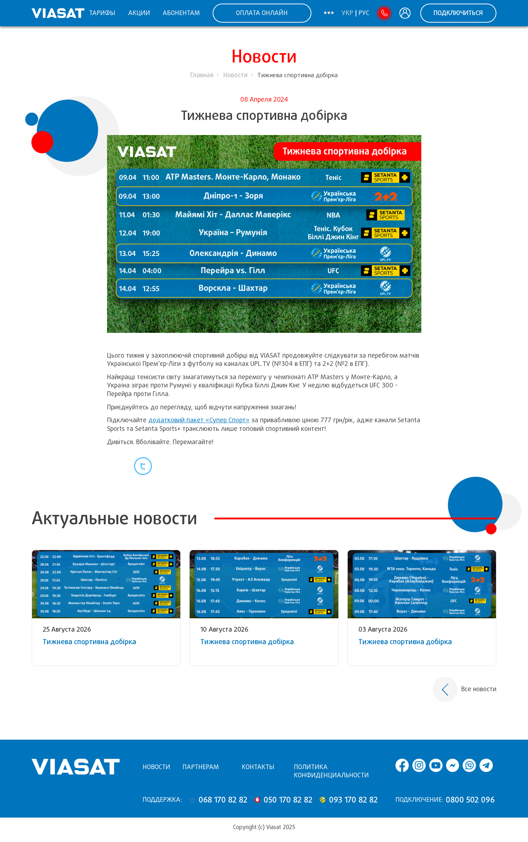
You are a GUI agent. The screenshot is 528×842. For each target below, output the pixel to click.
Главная (201, 75)
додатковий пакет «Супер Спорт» (199, 420)
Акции (139, 13)
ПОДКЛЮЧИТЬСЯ (458, 13)
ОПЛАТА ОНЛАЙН (262, 13)
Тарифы (102, 13)
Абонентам (181, 13)
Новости (235, 75)
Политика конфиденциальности (331, 771)
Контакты (258, 767)
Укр (347, 13)
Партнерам (200, 767)
